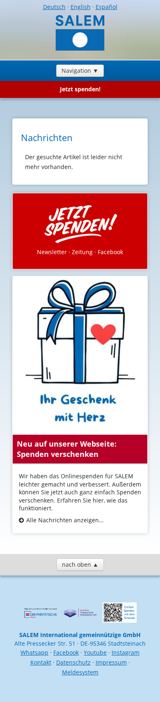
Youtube (95, 652)
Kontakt (40, 662)
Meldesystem (80, 672)
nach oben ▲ (80, 564)
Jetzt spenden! (80, 89)
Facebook (110, 252)
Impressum (111, 662)
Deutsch (54, 7)
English (81, 7)
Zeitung (82, 252)
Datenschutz (73, 662)
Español (106, 7)
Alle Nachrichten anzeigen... (65, 520)
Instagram (125, 652)
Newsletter (52, 252)
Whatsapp (34, 652)
